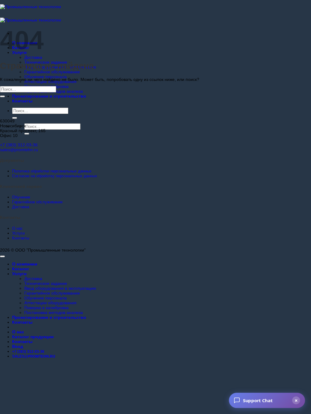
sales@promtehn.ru (19, 149)
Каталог (20, 268)
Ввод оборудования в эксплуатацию (60, 288)
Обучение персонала (45, 76)
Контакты (22, 100)
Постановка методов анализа (53, 312)
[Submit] (14, 118)
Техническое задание (45, 283)
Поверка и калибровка (46, 307)
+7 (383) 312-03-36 (19, 144)
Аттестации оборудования (50, 302)
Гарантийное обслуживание (52, 71)
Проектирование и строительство (49, 96)
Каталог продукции (33, 336)
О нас (18, 331)
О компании (24, 264)
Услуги (19, 273)
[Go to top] (2, 256)
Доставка (33, 57)
